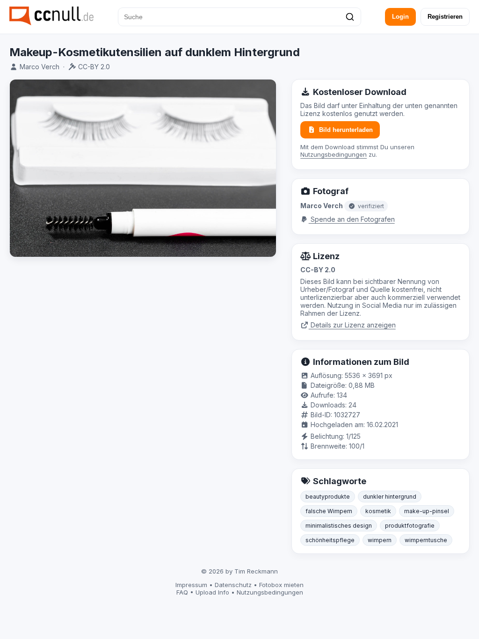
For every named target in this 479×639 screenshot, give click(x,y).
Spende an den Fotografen (352, 219)
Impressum (191, 584)
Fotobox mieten (281, 584)
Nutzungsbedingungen (333, 154)
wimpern (380, 540)
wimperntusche (426, 540)
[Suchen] (349, 16)
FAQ (182, 592)
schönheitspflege (330, 540)
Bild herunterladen (346, 129)
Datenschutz (233, 584)
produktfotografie (410, 525)
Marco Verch (39, 67)
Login (400, 16)
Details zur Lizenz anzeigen (352, 325)
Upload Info (212, 592)
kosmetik (378, 511)
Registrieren (445, 16)
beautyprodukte (327, 496)
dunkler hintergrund (389, 496)
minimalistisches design (338, 525)
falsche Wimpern (328, 511)
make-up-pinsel (426, 511)
